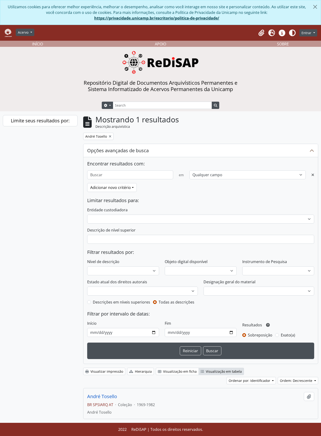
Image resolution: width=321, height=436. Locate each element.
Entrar (306, 33)
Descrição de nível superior (111, 230)
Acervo (23, 32)
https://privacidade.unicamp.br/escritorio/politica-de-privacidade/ (156, 18)
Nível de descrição (103, 261)
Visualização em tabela (223, 371)
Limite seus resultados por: (40, 120)
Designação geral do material (229, 281)
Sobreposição (260, 335)
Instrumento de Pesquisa (264, 261)
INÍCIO (37, 44)
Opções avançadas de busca (118, 150)
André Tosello (102, 396)
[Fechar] (315, 6)
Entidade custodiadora (107, 209)
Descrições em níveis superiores (121, 302)
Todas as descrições (176, 302)
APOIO (160, 44)
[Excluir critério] (312, 175)
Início (92, 323)
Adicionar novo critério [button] (110, 187)
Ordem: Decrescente (296, 380)
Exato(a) (288, 335)
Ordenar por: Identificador (250, 380)
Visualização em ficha (179, 371)
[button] (261, 33)
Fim (168, 323)
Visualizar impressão (106, 371)
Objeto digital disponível (186, 261)
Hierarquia (143, 371)
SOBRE (283, 44)
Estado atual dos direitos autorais (117, 281)
